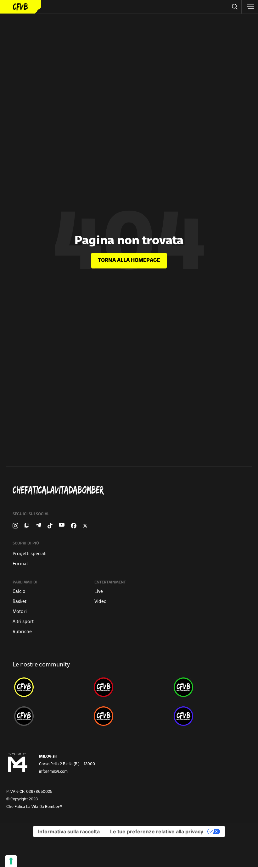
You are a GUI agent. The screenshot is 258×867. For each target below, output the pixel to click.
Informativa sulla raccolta (69, 831)
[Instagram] (15, 525)
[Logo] (20, 7)
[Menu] (250, 7)
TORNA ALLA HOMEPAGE (129, 260)
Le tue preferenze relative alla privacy (156, 831)
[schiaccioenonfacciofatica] (128, 716)
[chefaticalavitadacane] (208, 716)
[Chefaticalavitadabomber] (131, 490)
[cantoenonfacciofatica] (128, 687)
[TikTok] (50, 525)
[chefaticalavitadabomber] (49, 687)
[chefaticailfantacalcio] (208, 687)
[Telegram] (38, 525)
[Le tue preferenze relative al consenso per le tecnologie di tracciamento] (11, 861)
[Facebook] (73, 525)
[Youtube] (61, 525)
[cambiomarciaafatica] (49, 716)
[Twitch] (27, 525)
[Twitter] (85, 525)
